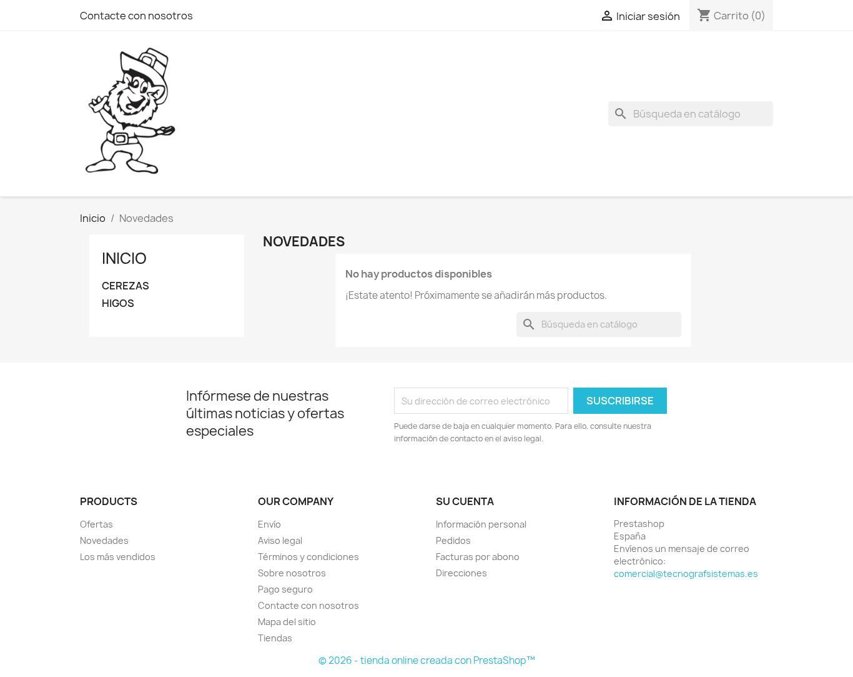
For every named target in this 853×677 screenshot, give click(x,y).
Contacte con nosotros (136, 16)
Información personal (481, 524)
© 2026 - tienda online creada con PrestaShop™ (426, 660)
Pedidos (453, 540)
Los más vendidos (117, 557)
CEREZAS (125, 286)
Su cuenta (465, 501)
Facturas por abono (478, 557)
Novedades (104, 540)
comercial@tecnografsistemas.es (686, 573)
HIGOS (118, 303)
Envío (269, 524)
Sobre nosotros (292, 573)
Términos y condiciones (308, 557)
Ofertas (96, 524)
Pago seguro (285, 589)
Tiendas (275, 638)
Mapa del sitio (287, 622)
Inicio (124, 258)
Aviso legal (280, 540)
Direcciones (461, 573)
